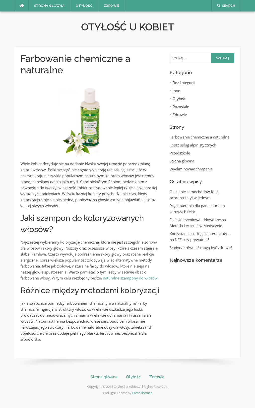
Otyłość (84, 5)
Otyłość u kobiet (127, 27)
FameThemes (142, 393)
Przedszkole (180, 152)
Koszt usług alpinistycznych (193, 144)
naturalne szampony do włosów (130, 277)
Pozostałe (181, 106)
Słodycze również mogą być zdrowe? (201, 247)
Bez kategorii (184, 82)
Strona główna (49, 5)
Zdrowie (111, 5)
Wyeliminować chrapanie (191, 168)
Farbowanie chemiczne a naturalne (199, 137)
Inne (176, 90)
